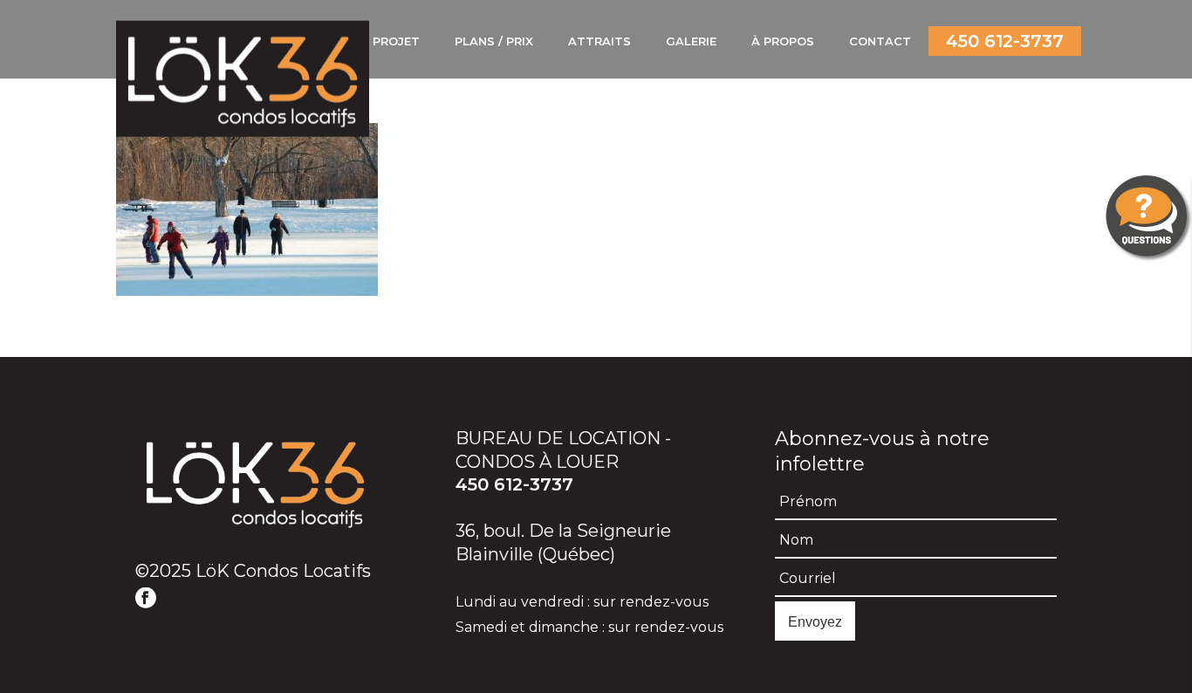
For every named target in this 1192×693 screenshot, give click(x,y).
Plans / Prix (494, 41)
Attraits (599, 41)
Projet (396, 41)
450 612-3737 (1005, 41)
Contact (880, 41)
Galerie (691, 41)
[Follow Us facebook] (145, 598)
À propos (782, 41)
